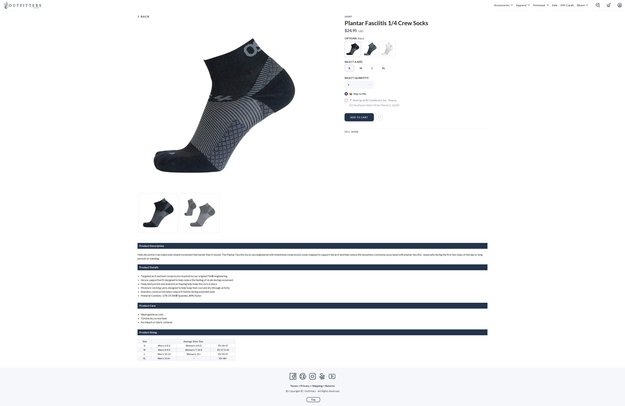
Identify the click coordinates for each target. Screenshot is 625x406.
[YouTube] (332, 376)
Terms (294, 385)
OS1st (348, 16)
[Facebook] (293, 376)
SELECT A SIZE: (354, 61)
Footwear (539, 5)
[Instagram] (312, 376)
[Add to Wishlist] (379, 117)
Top (313, 399)
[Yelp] (322, 376)
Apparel (521, 5)
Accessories (502, 5)
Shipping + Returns (323, 385)
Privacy (305, 385)
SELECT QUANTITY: (357, 77)
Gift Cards (567, 5)
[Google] (303, 376)
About (581, 5)
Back (144, 16)
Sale (554, 5)
